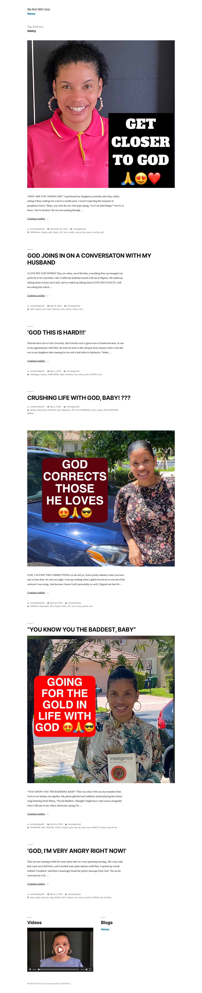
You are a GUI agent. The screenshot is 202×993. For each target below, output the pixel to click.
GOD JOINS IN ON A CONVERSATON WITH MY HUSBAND (89, 259)
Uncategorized (79, 229)
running (96, 232)
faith (32, 309)
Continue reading (37, 218)
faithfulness (35, 232)
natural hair (112, 827)
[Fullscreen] (90, 969)
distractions (42, 410)
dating (33, 410)
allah (32, 897)
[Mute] (86, 969)
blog (52, 897)
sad (102, 232)
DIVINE (58, 897)
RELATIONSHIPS (111, 410)
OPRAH (95, 897)
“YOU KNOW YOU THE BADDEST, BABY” (81, 629)
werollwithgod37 (37, 229)
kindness (56, 309)
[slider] (58, 969)
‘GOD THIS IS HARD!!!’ (56, 332)
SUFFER (93, 374)
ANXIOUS (34, 606)
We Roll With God (38, 9)
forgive (44, 232)
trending (107, 897)
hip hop (77, 827)
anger (37, 897)
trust (81, 309)
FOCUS (58, 827)
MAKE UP (96, 827)
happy (55, 232)
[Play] (30, 969)
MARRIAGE (85, 410)
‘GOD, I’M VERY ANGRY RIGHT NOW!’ (76, 850)
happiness (65, 410)
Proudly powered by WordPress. (57, 983)
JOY (61, 232)
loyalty (71, 232)
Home (31, 13)
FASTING (52, 410)
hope (49, 309)
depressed (44, 606)
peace (89, 232)
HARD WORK (53, 374)
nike (83, 232)
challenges (34, 374)
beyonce (45, 897)
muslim (88, 897)
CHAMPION (35, 827)
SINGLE (30, 413)
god (50, 232)
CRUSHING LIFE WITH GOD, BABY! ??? (78, 397)
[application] (60, 950)
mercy (78, 232)
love (66, 232)
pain (87, 374)
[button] (60, 949)
